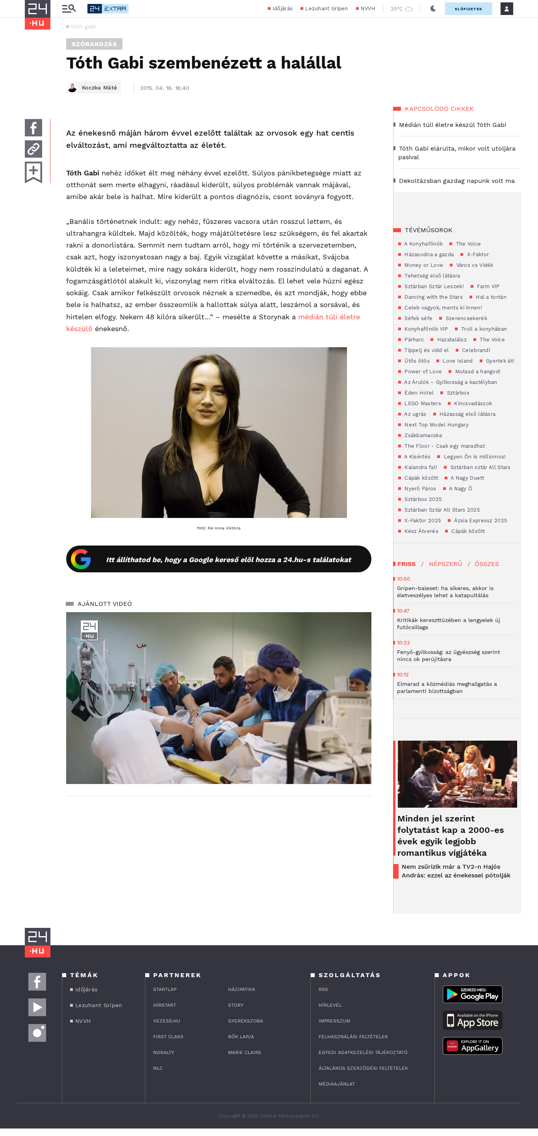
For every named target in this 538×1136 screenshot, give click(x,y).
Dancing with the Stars (433, 297)
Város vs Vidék (474, 265)
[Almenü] (69, 9)
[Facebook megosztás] (33, 127)
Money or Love (423, 265)
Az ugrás (415, 414)
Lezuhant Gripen (326, 8)
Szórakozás (94, 44)
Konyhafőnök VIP (425, 329)
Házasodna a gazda (428, 254)
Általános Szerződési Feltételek (363, 1068)
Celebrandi (475, 350)
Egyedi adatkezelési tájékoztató (363, 1052)
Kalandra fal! (420, 467)
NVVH (368, 8)
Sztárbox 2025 (422, 499)
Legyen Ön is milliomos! (474, 457)
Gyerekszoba (245, 1021)
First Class (168, 1036)
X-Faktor (477, 254)
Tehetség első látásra (431, 276)
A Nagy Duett (466, 478)
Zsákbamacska (422, 435)
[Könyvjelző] (33, 172)
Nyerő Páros (419, 489)
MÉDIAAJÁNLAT (337, 1084)
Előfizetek (468, 9)
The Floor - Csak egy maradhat (444, 446)
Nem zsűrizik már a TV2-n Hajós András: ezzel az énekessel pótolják (456, 871)
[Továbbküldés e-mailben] (33, 149)
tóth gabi (83, 26)
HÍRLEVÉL (330, 1005)
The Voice (467, 244)
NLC (158, 1068)
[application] (218, 698)
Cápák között (420, 478)
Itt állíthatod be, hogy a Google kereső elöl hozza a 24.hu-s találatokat (228, 559)
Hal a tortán (490, 297)
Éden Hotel (418, 393)
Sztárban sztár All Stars (480, 467)
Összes (487, 564)
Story (235, 1005)
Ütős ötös (416, 361)
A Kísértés (416, 457)
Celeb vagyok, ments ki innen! (442, 308)
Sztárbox (457, 393)
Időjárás (283, 8)
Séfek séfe (417, 318)
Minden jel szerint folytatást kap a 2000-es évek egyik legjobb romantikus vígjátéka (450, 836)
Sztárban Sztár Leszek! (433, 286)
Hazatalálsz (451, 340)
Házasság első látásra (467, 414)
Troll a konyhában (483, 329)
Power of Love (422, 371)
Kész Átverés (420, 531)
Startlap (164, 989)
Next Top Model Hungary (436, 425)
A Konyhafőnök (423, 244)
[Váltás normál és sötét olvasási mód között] (433, 8)
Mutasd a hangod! (477, 371)
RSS (323, 989)
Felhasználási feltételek (353, 1036)
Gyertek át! (499, 361)
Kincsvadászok (472, 403)
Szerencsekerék (465, 318)
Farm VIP (487, 286)
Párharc (413, 340)
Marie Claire (245, 1052)
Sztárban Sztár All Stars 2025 (441, 510)
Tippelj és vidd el (426, 350)
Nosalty (163, 1052)
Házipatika (241, 989)
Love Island (457, 361)
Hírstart (164, 1005)
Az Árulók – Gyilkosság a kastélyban (450, 382)
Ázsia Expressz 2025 (480, 520)
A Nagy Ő (460, 489)
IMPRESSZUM (334, 1021)
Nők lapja (241, 1036)
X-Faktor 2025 (422, 520)
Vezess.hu (166, 1021)
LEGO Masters (422, 403)
